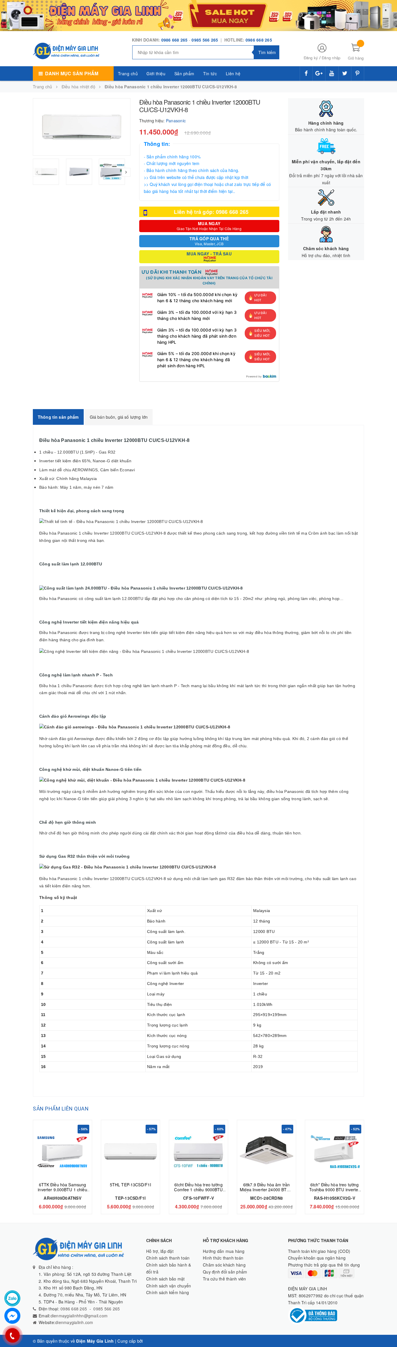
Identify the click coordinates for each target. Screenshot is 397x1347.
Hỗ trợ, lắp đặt (160, 1251)
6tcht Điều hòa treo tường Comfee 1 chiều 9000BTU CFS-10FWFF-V (198, 1189)
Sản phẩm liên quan (61, 1108)
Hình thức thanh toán (223, 1258)
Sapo (149, 1341)
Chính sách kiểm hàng (167, 1292)
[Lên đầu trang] (387, 1329)
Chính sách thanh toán (167, 1258)
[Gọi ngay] (12, 1335)
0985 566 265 (205, 40)
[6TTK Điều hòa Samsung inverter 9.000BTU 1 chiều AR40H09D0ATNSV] (62, 1151)
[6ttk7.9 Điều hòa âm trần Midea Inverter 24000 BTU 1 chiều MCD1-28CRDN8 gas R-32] (266, 1151)
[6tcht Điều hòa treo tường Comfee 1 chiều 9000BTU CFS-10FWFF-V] (198, 1151)
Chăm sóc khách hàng (224, 1265)
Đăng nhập (331, 57)
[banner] (198, 15)
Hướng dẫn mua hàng (224, 1251)
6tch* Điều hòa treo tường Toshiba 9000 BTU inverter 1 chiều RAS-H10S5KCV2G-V (334, 1192)
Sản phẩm (184, 73)
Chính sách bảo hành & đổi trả (168, 1268)
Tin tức (210, 73)
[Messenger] (12, 1316)
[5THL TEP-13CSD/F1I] (130, 1151)
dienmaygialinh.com (74, 1322)
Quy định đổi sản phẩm (225, 1272)
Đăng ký (311, 57)
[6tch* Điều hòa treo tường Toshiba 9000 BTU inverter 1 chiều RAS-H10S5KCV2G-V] (334, 1151)
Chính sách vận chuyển (168, 1286)
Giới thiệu (155, 73)
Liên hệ (233, 73)
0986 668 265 (174, 40)
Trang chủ (128, 73)
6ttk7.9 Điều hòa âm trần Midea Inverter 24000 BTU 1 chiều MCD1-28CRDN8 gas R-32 (266, 1192)
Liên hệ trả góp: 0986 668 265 (211, 212)
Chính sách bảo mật (165, 1279)
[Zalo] (12, 1298)
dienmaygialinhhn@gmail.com (79, 1316)
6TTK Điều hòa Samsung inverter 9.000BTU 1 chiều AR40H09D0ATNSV (62, 1189)
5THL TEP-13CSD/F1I (130, 1184)
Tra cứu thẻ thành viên (224, 1279)
